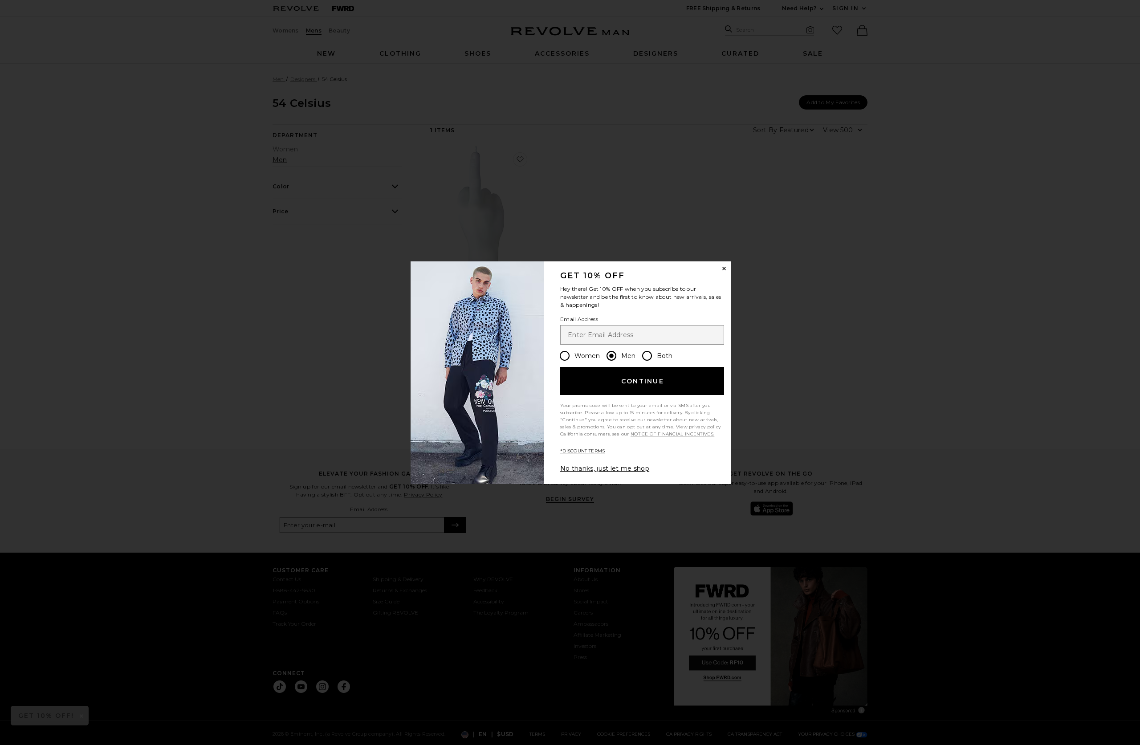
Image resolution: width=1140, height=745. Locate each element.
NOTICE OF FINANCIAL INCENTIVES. (672, 434)
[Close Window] (724, 268)
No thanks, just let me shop (604, 468)
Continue (642, 381)
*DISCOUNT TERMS (582, 451)
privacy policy (705, 427)
